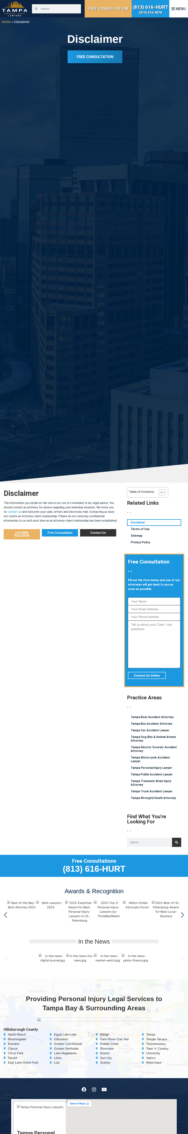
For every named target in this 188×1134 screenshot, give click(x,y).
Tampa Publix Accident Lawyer (152, 774)
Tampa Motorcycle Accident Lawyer (150, 759)
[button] (5, 915)
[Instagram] (94, 1089)
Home (6, 22)
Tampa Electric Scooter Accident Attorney (154, 749)
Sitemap (136, 535)
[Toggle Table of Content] (160, 492)
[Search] (176, 842)
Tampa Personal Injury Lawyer (151, 768)
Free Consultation (108, 8)
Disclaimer (138, 522)
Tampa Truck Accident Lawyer (152, 791)
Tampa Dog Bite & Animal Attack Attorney (153, 738)
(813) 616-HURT (150, 7)
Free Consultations (94, 861)
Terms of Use (140, 529)
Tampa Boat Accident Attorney (152, 717)
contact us (14, 512)
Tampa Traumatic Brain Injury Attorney (151, 782)
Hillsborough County (21, 1029)
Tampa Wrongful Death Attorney (153, 798)
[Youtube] (104, 1089)
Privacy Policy (140, 542)
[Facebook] (83, 1089)
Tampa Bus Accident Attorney (151, 723)
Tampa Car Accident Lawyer (150, 730)
